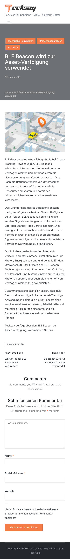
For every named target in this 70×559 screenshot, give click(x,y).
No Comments (12, 77)
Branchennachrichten (50, 40)
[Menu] (9, 22)
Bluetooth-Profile (15, 344)
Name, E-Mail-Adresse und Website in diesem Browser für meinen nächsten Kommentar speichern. (31, 513)
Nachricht (13, 47)
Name (9, 455)
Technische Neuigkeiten (20, 40)
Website (9, 491)
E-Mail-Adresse (15, 473)
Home (8, 92)
